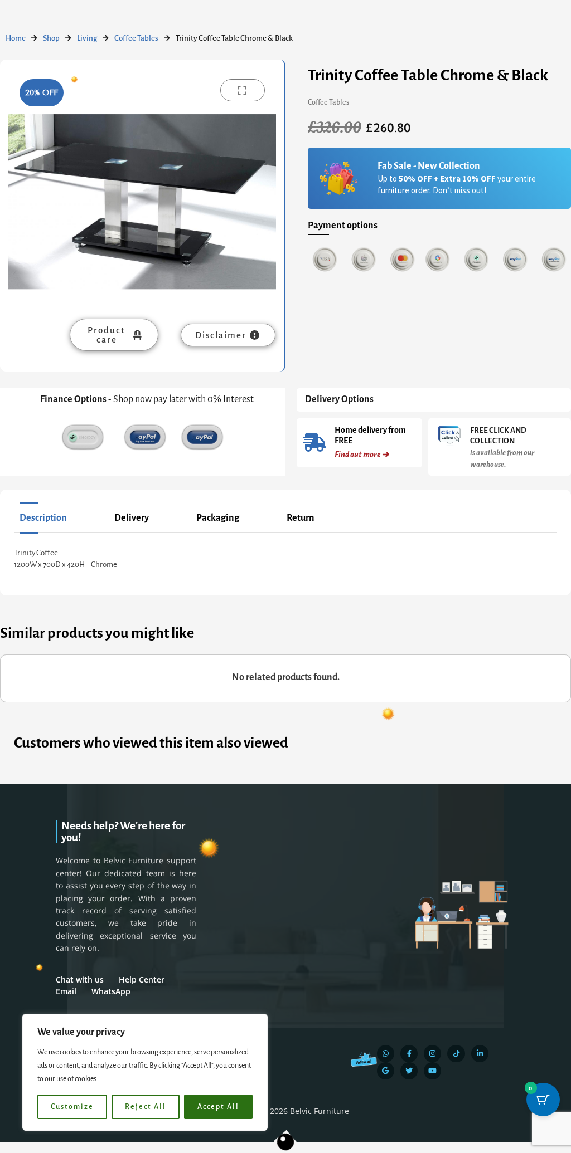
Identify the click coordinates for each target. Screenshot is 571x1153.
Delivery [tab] (131, 518)
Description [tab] (43, 518)
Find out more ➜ (362, 454)
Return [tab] (300, 518)
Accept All (218, 1107)
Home (16, 38)
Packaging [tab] (217, 518)
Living (87, 38)
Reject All (145, 1107)
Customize (72, 1107)
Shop (51, 38)
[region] (145, 1072)
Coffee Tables (136, 38)
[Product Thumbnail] (242, 90)
